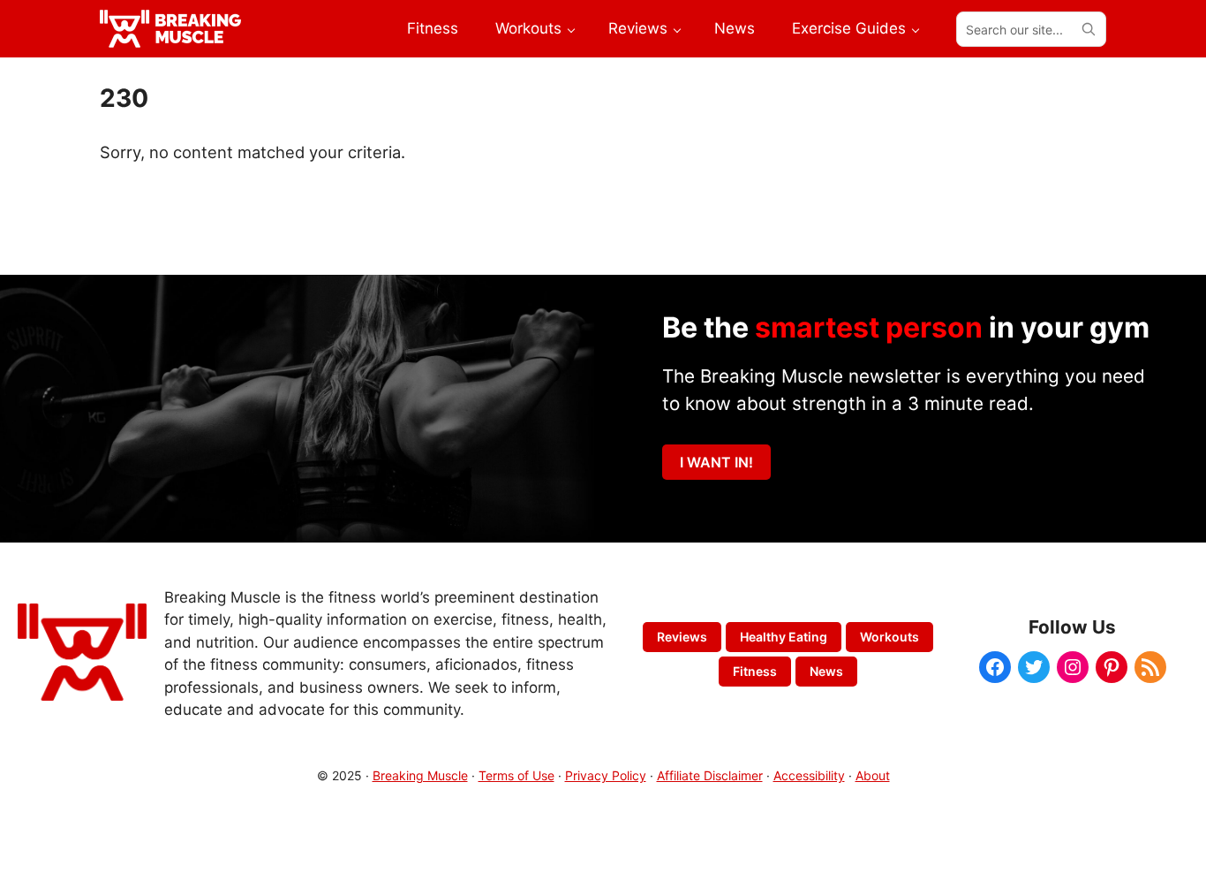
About (873, 775)
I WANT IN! (716, 462)
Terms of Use (516, 775)
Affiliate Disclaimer (710, 775)
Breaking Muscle (420, 775)
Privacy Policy (605, 775)
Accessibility (809, 775)
